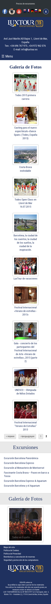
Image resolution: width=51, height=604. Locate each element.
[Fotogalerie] (32, 11)
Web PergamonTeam (42, 600)
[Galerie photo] (28, 11)
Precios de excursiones (25, 4)
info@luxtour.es (29, 49)
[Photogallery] (25, 11)
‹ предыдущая (27, 436)
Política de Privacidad (12, 554)
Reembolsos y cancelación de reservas (19, 557)
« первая (10, 436)
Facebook (4, 11)
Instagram (12, 11)
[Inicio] (25, 26)
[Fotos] (40, 11)
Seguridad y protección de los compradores (21, 560)
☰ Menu (7, 56)
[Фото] (36, 11)
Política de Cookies (11, 550)
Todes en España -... (22, 537)
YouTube (19, 11)
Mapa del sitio (9, 547)
